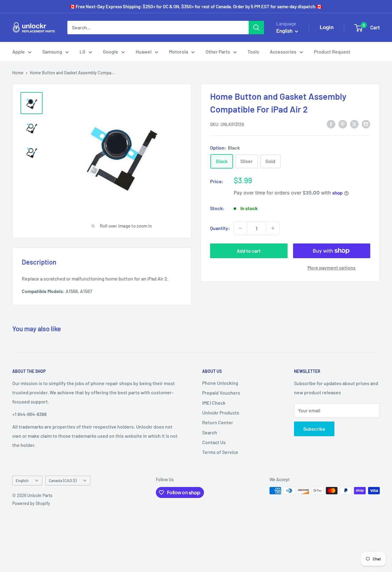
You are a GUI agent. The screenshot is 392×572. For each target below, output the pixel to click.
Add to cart (249, 251)
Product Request (332, 51)
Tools (253, 51)
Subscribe (314, 429)
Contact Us (214, 442)
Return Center (217, 422)
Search (209, 432)
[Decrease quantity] (240, 228)
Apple (18, 51)
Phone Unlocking (220, 383)
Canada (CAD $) (63, 480)
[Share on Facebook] (331, 123)
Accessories (283, 51)
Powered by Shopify (31, 503)
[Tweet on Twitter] (354, 123)
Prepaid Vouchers (221, 393)
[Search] (256, 27)
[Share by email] (366, 123)
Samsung (52, 51)
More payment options (331, 267)
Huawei (144, 51)
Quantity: (220, 228)
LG (82, 51)
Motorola (178, 51)
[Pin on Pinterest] (342, 123)
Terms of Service (220, 452)
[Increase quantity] (272, 228)
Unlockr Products (220, 412)
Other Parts (217, 51)
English (22, 480)
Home (18, 72)
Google (110, 51)
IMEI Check (213, 403)
